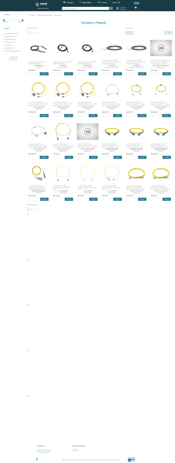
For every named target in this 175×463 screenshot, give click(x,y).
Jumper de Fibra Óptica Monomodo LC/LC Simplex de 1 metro (87, 187)
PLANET (38, 67)
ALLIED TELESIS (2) (12, 33)
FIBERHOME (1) (10, 36)
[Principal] (41, 3)
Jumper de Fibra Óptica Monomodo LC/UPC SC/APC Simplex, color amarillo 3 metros (160, 187)
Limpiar (13, 58)
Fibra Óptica (58, 15)
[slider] (4, 20)
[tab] (52, 446)
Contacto (75, 450)
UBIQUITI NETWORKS (112, 67)
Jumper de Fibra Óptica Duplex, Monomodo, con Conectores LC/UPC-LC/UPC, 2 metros (160, 62)
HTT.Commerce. (73, 459)
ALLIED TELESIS (63, 67)
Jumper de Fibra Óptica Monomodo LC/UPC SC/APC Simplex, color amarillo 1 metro (135, 187)
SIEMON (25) (10, 48)
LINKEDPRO (63, 151)
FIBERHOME (161, 67)
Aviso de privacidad (43, 452)
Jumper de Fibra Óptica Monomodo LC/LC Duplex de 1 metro (62, 187)
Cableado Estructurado (44, 15)
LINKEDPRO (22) (11, 39)
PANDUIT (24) (10, 42)
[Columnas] (166, 33)
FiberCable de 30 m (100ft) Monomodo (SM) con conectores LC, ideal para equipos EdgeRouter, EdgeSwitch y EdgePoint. (111, 64)
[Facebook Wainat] (119, 3)
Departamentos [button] (43, 8)
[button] (136, 8)
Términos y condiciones (44, 450)
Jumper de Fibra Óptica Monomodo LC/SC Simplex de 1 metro (111, 187)
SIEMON (38, 109)
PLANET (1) (9, 45)
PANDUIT (112, 151)
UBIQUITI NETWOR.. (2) (13, 51)
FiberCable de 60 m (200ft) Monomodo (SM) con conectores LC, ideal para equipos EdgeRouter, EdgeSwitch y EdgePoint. (135, 64)
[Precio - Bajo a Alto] (131, 33)
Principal (31, 15)
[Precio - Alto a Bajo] (127, 33)
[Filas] (170, 33)
